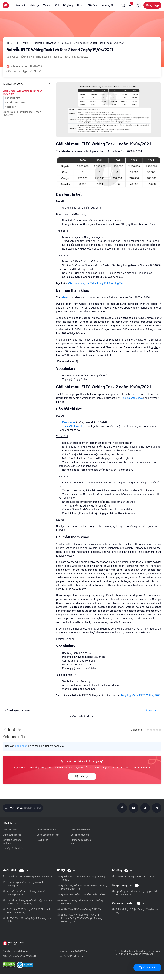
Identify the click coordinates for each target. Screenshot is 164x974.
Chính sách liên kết (12, 835)
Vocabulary (10, 107)
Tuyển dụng (42, 840)
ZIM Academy (19, 66)
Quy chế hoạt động (80, 835)
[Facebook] (122, 808)
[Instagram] (156, 808)
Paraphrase (69, 422)
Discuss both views (131, 398)
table (63, 297)
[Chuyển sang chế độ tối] (138, 5)
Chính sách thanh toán (48, 835)
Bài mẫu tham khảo (15, 102)
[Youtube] (133, 808)
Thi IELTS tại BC (10, 829)
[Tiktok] (145, 808)
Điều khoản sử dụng (80, 829)
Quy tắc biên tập (17, 71)
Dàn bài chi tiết (12, 98)
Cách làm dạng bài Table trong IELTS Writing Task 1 (97, 283)
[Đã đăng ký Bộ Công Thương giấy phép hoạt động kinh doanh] (25, 965)
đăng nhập (21, 745)
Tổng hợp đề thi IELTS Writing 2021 (141, 695)
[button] (123, 5)
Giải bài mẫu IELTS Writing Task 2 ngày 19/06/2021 (22, 113)
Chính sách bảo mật (47, 829)
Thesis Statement (72, 426)
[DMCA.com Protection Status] (9, 965)
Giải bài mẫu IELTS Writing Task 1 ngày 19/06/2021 (22, 92)
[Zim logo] (6, 5)
